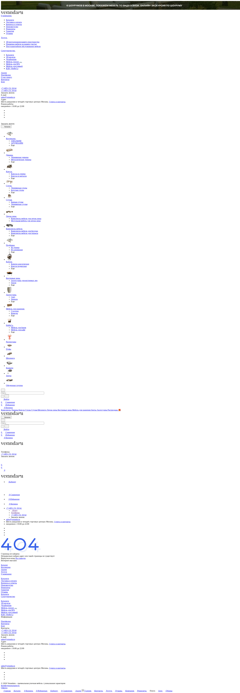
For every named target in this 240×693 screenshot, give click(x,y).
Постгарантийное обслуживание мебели (23, 46)
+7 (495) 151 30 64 (8, 88)
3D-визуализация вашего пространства (22, 42)
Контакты (5, 624)
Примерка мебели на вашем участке (21, 44)
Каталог (4, 565)
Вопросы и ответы (14, 24)
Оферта (4, 688)
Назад (14, 510)
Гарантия (10, 31)
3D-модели (10, 57)
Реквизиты (10, 29)
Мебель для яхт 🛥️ (14, 62)
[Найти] (7, 396)
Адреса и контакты (57, 102)
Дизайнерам (11, 59)
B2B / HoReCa (12, 68)
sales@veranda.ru (8, 97)
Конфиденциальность (10, 686)
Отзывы (9, 33)
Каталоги (10, 20)
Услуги (4, 572)
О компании (6, 574)
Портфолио (6, 621)
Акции (4, 569)
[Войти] (2, 462)
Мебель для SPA (13, 64)
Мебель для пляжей (14, 66)
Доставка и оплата (14, 22)
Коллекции (5, 567)
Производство (12, 27)
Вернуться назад (8, 558)
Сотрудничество (8, 596)
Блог (3, 626)
